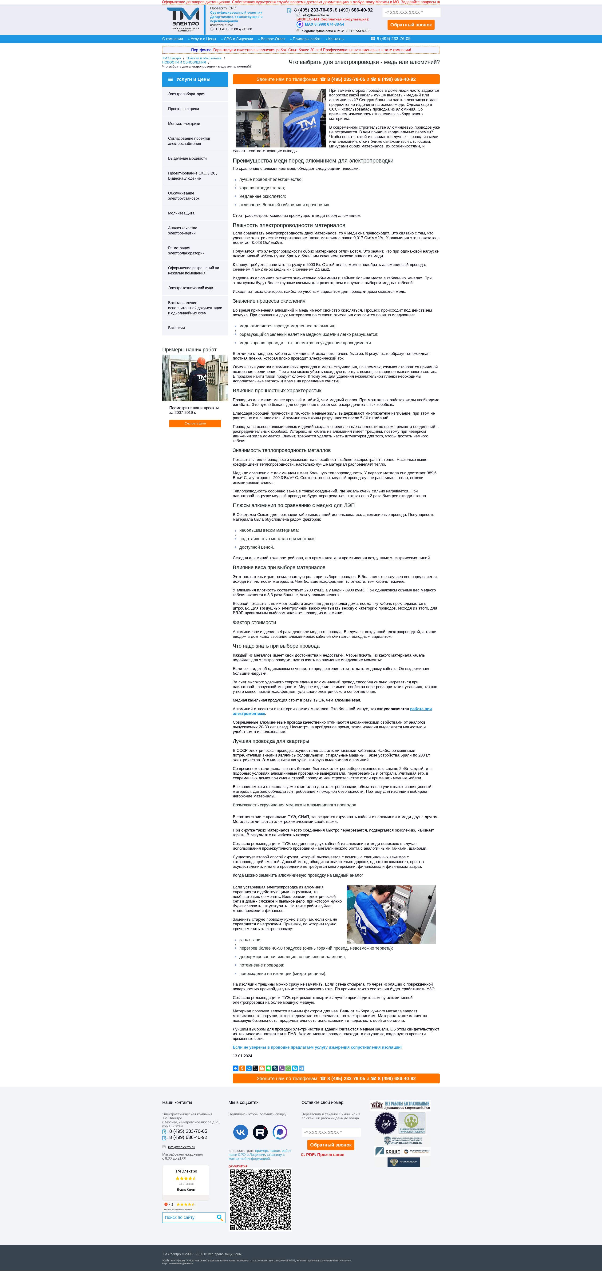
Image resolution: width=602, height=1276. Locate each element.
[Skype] (295, 1068)
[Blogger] (262, 1068)
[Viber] (282, 1068)
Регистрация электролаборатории (186, 250)
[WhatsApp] (288, 1068)
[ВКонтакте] (235, 1068)
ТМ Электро (171, 58)
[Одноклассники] (242, 1068)
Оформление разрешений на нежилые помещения (193, 270)
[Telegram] (301, 1068)
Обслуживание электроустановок (183, 195)
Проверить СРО (223, 8)
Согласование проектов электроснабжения (189, 141)
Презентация (331, 1154)
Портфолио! (201, 50)
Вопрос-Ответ (273, 39)
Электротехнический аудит (191, 288)
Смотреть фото (195, 423)
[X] (255, 1068)
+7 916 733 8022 (356, 31)
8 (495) (313, 9)
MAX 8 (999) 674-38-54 (324, 24)
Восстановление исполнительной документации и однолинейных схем (195, 308)
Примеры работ (307, 39)
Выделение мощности (187, 158)
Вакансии (176, 328)
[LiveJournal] (275, 1068)
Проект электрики (183, 109)
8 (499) (354, 9)
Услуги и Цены (203, 39)
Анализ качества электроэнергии (182, 230)
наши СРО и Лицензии (247, 1155)
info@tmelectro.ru (315, 15)
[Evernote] (268, 1068)
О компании (172, 39)
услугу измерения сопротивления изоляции (357, 1047)
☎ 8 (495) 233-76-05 (390, 38)
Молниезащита (181, 213)
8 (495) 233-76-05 (346, 79)
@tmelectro (324, 31)
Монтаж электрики (184, 124)
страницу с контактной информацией (257, 1157)
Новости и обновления (204, 58)
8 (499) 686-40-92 (397, 79)
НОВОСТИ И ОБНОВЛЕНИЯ (184, 62)
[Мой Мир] (249, 1068)
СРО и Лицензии (238, 39)
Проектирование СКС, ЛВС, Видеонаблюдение (192, 175)
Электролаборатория (186, 94)
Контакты (336, 39)
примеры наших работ (273, 1151)
